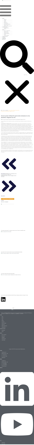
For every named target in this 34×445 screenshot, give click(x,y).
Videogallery (6, 32)
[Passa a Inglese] (4, 39)
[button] (5, 10)
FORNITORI (2, 346)
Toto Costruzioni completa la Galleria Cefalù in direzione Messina (7, 273)
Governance (6, 23)
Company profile (6, 33)
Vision (5, 21)
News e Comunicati (7, 30)
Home (3, 18)
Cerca (24, 74)
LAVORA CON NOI (3, 341)
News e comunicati (5, 110)
